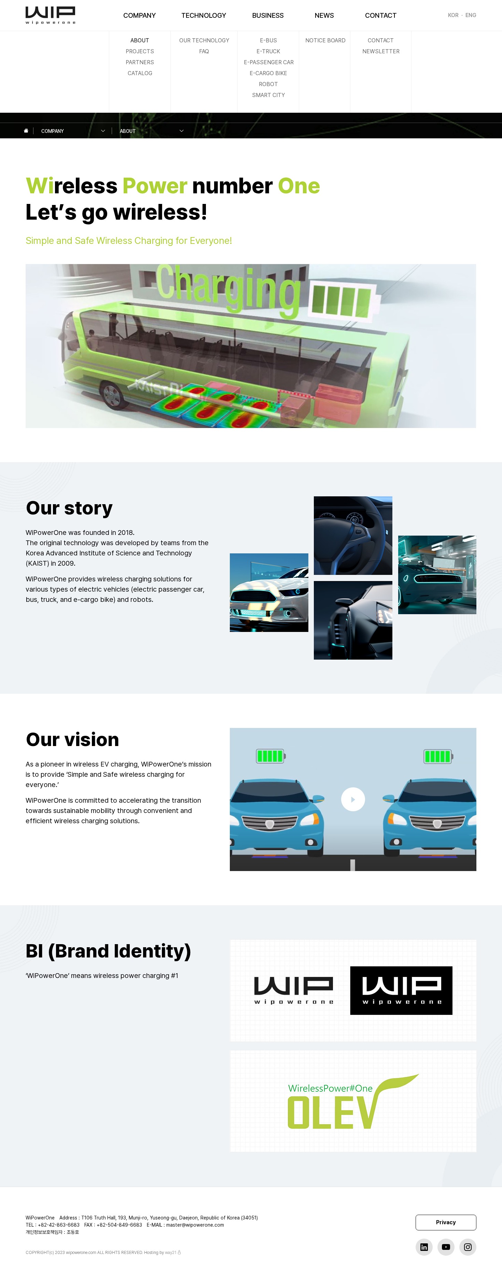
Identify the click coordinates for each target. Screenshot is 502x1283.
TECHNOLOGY (203, 15)
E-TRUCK (268, 51)
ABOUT (139, 40)
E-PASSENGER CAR (269, 62)
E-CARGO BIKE (268, 73)
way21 (170, 1252)
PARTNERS (140, 62)
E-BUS (268, 40)
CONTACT (381, 15)
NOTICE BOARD (325, 40)
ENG (470, 15)
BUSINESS (268, 15)
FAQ (204, 51)
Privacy (446, 1222)
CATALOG (140, 73)
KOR (453, 15)
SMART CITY (268, 95)
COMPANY (139, 15)
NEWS (324, 15)
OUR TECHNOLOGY (204, 40)
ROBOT (268, 84)
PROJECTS (140, 51)
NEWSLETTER (381, 51)
